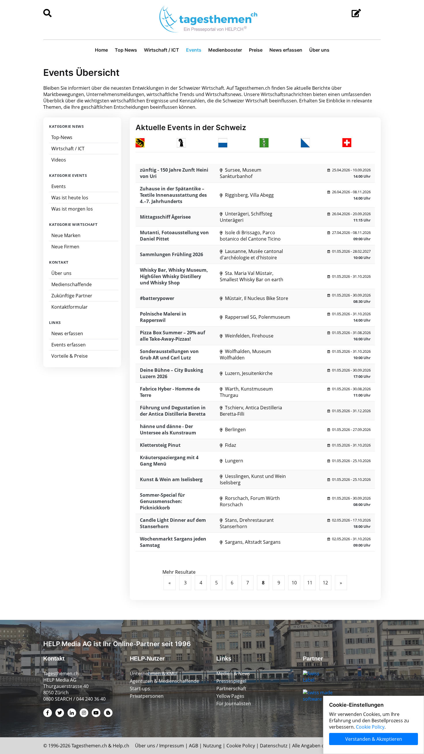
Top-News (61, 137)
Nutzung (212, 745)
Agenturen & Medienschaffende (164, 681)
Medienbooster (225, 50)
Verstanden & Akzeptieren (373, 739)
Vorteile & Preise (69, 356)
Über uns (319, 50)
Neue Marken (65, 235)
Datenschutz (273, 745)
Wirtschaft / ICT (161, 50)
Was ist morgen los (72, 209)
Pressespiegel (231, 681)
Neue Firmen (65, 246)
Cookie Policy (240, 745)
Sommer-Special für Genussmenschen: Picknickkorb (162, 501)
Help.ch (121, 745)
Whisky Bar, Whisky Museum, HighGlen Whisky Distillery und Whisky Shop (174, 276)
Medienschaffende (71, 284)
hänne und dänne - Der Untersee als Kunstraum (168, 429)
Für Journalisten (233, 703)
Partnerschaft (231, 688)
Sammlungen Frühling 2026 (171, 254)
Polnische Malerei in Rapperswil (163, 317)
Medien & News (233, 673)
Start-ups (140, 688)
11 (309, 582)
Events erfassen (68, 345)
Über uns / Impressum (159, 745)
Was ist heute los (69, 197)
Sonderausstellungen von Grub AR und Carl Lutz (169, 354)
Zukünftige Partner (71, 295)
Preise (255, 50)
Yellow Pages (230, 696)
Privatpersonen (147, 696)
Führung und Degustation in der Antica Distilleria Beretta (173, 410)
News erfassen (285, 50)
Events (193, 50)
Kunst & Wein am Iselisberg (171, 479)
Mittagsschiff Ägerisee (165, 217)
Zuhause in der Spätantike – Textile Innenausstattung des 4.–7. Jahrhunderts (173, 195)
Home (101, 50)
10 (294, 582)
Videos (58, 160)
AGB (193, 745)
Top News (126, 50)
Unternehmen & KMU (153, 673)
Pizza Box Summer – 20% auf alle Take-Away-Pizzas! (172, 335)
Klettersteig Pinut (160, 445)
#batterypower (157, 298)
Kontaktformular (69, 307)
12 (325, 582)
